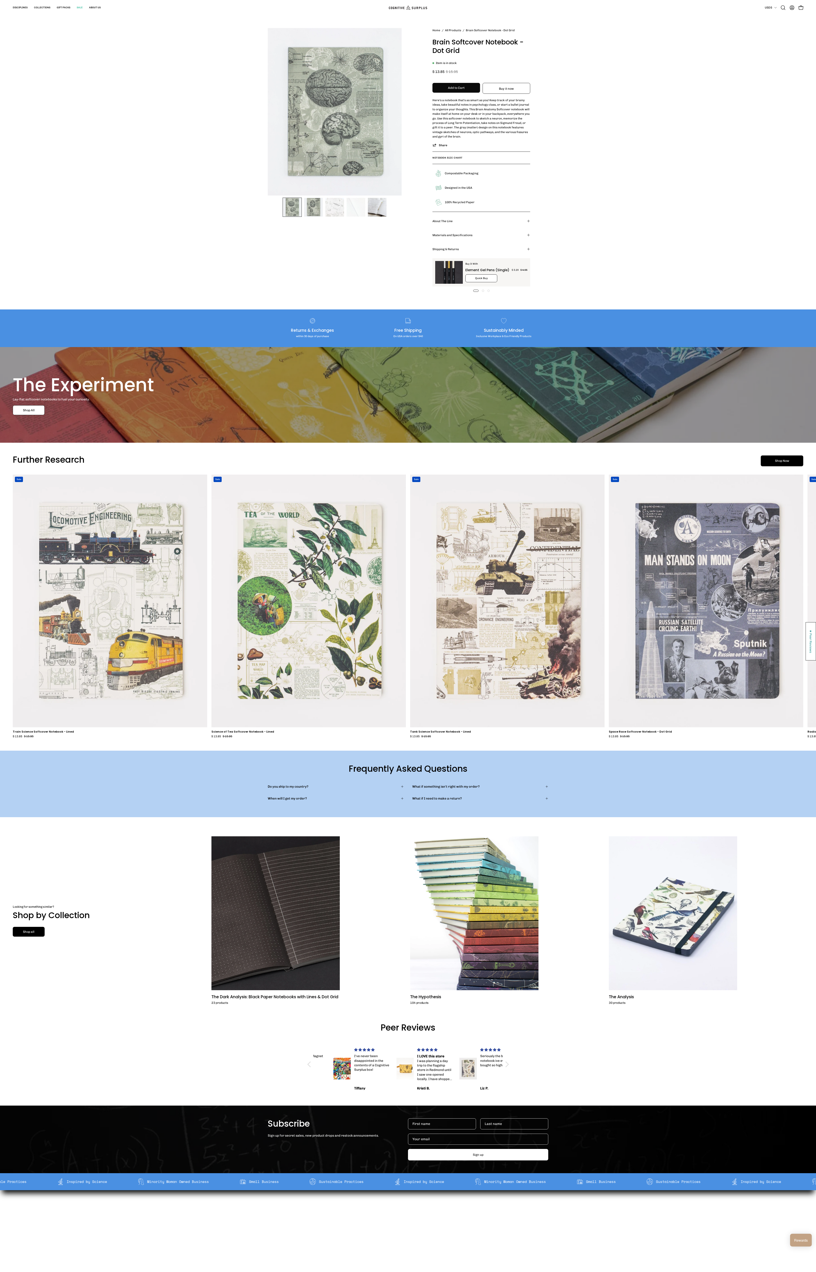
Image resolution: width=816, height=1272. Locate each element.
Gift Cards (405, 1219)
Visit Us (403, 1232)
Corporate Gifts (352, 1212)
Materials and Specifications (452, 235)
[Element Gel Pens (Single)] (449, 272)
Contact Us (406, 1225)
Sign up (478, 1155)
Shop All (29, 410)
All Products (453, 30)
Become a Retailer (354, 1219)
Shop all (28, 932)
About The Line (442, 221)
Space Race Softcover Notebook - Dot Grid (640, 731)
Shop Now (782, 461)
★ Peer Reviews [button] (811, 641)
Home (436, 30)
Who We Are (349, 1205)
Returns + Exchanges (414, 1212)
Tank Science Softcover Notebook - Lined (440, 731)
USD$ (768, 7)
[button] (20, 7)
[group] (408, 606)
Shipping (404, 1205)
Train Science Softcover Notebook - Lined (43, 731)
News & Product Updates (359, 1232)
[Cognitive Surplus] (408, 7)
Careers (346, 1225)
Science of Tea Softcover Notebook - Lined (242, 731)
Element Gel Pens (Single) (487, 270)
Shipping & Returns (445, 249)
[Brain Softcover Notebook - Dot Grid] (292, 207)
